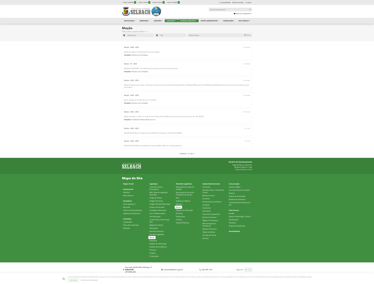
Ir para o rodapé (173, 2)
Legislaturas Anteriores (131, 213)
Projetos (153, 253)
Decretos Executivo (157, 231)
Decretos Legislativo (157, 234)
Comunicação (228, 21)
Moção (152, 237)
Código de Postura (156, 201)
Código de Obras (156, 198)
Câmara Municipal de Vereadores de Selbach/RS (136, 11)
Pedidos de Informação (158, 244)
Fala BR (231, 213)
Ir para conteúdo (129, 2)
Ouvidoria (232, 223)
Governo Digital (234, 187)
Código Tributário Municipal (160, 204)
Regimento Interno (156, 225)
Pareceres (153, 241)
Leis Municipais (155, 216)
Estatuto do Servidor (157, 207)
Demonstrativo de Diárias (211, 202)
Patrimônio (206, 211)
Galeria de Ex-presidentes (132, 210)
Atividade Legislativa (187, 21)
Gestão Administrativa (209, 21)
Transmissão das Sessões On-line (240, 203)
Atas (177, 198)
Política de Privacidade (237, 196)
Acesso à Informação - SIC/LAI (239, 216)
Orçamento (206, 208)
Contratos (206, 199)
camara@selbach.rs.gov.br (304, 277)
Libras (249, 2)
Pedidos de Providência (158, 247)
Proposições (154, 256)
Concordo (73, 280)
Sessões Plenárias (182, 223)
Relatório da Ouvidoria (237, 199)
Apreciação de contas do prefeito (185, 188)
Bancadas (126, 207)
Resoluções (154, 228)
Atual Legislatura (129, 204)
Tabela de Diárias (208, 232)
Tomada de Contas (209, 235)
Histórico (126, 192)
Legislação (171, 21)
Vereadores (144, 21)
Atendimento (233, 220)
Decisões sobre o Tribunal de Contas (213, 191)
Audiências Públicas (183, 201)
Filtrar (248, 35)
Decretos (179, 204)
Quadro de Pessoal (209, 217)
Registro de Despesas (210, 220)
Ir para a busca (158, 2)
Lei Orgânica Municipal (158, 210)
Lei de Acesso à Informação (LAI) (159, 221)
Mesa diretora (128, 195)
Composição (127, 222)
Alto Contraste (239, 2)
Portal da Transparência (243, 13)
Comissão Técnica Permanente (156, 188)
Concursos (206, 187)
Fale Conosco (244, 21)
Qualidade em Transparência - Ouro (156, 11)
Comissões (157, 21)
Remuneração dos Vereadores (209, 224)
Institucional (129, 21)
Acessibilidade (226, 2)
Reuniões (126, 228)
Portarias (153, 250)
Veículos (205, 238)
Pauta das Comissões (131, 225)
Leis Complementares (157, 213)
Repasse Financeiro (209, 229)
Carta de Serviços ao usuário (239, 190)
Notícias (232, 193)
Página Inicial (128, 184)
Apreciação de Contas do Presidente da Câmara (185, 193)
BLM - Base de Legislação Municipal (159, 193)
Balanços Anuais (208, 195)
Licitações (206, 205)
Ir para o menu (144, 2)
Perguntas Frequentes (237, 226)
